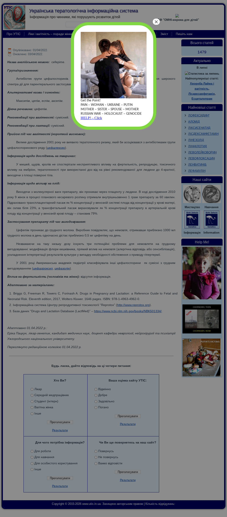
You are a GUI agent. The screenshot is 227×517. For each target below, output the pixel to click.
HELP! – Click (91, 118)
